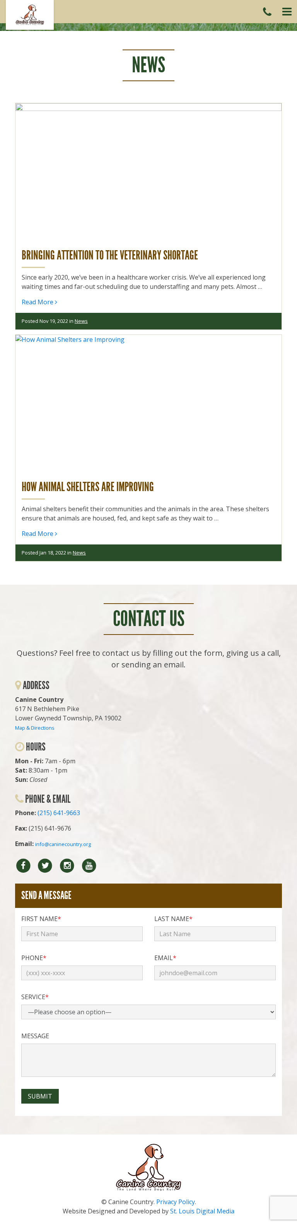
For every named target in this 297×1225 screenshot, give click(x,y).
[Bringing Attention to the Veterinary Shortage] (148, 172)
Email (165, 958)
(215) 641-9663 (59, 813)
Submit (40, 1096)
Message (35, 1036)
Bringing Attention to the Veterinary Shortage (110, 255)
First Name (41, 918)
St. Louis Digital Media (202, 1211)
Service (35, 997)
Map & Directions (35, 727)
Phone (33, 958)
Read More (38, 302)
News (81, 320)
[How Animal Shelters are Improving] (148, 404)
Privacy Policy (175, 1202)
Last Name (173, 918)
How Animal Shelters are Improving (88, 486)
